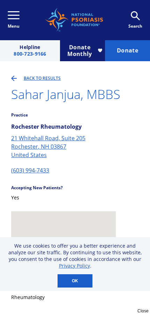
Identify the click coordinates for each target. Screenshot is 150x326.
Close (143, 311)
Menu (14, 26)
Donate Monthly (79, 50)
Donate (127, 50)
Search (135, 26)
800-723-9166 (30, 54)
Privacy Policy (74, 265)
